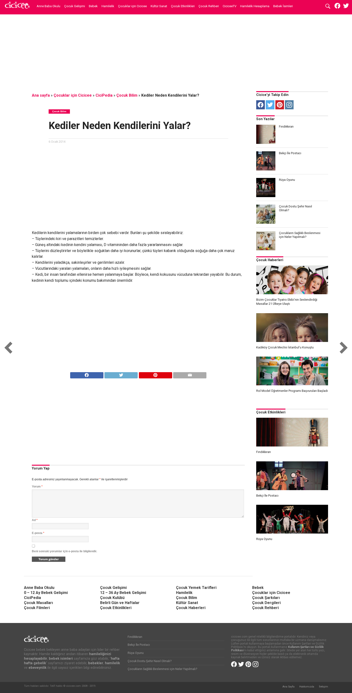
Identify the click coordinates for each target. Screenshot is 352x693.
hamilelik (112, 663)
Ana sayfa (41, 95)
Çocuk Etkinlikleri (183, 6)
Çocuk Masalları (38, 602)
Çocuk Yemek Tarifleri (196, 587)
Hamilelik (108, 6)
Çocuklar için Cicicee (132, 6)
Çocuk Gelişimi (74, 6)
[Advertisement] (176, 51)
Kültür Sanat (159, 6)
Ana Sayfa (288, 686)
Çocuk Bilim (126, 95)
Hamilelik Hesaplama (254, 6)
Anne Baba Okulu (48, 6)
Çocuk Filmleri (37, 607)
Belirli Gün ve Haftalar (120, 602)
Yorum (37, 486)
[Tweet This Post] (121, 374)
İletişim (323, 686)
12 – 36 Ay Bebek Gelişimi (123, 592)
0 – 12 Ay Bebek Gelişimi (46, 592)
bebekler (95, 663)
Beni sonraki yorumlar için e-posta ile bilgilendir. (64, 551)
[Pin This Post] (155, 374)
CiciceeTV (229, 6)
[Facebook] (260, 104)
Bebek (93, 6)
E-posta (38, 533)
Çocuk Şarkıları (266, 597)
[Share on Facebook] (86, 374)
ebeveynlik (37, 668)
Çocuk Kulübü (112, 597)
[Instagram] (289, 104)
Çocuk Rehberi (209, 6)
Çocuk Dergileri (266, 602)
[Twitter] (270, 104)
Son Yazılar (265, 119)
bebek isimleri (61, 659)
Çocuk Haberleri (269, 260)
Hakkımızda (306, 686)
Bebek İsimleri (283, 6)
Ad (35, 520)
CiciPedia (104, 95)
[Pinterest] (279, 104)
